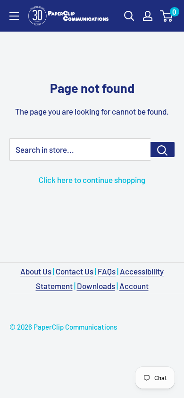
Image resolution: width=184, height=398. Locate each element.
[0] (167, 16)
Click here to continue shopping (92, 179)
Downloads (96, 285)
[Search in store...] (163, 149)
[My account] (147, 16)
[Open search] (129, 16)
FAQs (107, 271)
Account (134, 285)
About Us (35, 271)
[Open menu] (14, 16)
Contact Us (74, 271)
